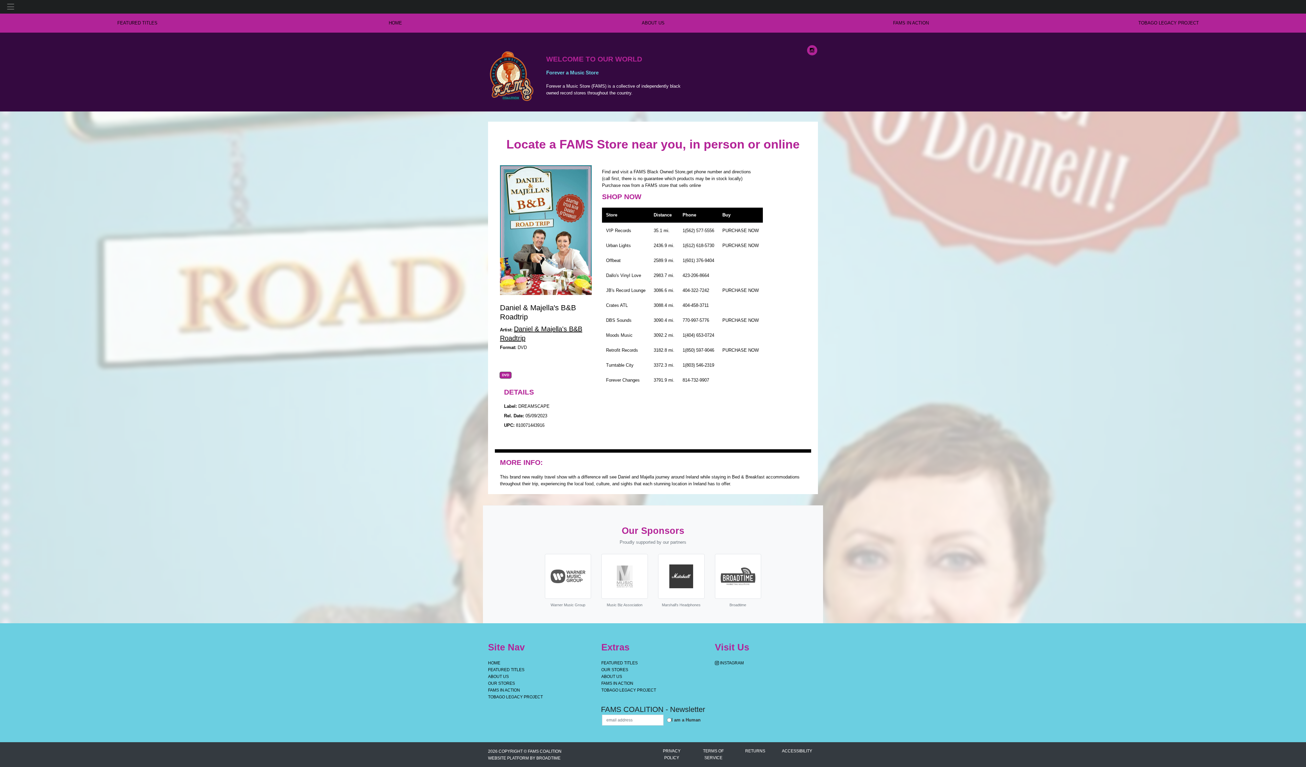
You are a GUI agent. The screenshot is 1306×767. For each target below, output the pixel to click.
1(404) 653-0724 (698, 335)
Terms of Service (713, 754)
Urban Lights (618, 245)
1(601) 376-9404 (698, 260)
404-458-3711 (696, 305)
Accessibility (797, 751)
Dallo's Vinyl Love (623, 275)
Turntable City (620, 365)
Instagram (731, 663)
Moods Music (619, 335)
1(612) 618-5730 (698, 245)
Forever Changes (623, 380)
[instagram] (812, 50)
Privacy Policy (672, 754)
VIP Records (618, 230)
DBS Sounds (619, 320)
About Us (653, 22)
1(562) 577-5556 (698, 230)
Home (494, 663)
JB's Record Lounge (626, 290)
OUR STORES (501, 683)
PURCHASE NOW (740, 230)
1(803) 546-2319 (698, 365)
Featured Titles (137, 22)
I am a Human (686, 719)
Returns (755, 751)
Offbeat (613, 260)
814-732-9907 (696, 380)
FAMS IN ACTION (911, 22)
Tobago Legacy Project (1168, 22)
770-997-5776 (696, 320)
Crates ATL (617, 305)
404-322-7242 (696, 290)
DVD (505, 375)
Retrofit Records (622, 350)
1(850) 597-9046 (698, 350)
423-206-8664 (696, 275)
